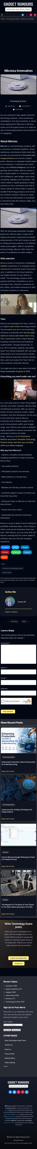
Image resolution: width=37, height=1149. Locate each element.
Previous (14, 621)
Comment (5, 643)
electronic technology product (13, 568)
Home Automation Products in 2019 (15, 371)
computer (8, 1114)
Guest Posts (7, 572)
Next (24, 621)
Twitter (15, 547)
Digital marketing (12, 989)
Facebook (5, 547)
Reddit (4, 557)
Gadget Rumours (18, 1140)
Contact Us (18, 963)
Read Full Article (8, 772)
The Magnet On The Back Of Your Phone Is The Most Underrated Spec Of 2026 (18, 906)
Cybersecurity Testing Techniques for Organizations (17, 811)
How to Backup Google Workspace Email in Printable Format (18, 858)
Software (5, 852)
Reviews (9, 999)
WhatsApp (16, 552)
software (16, 1114)
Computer (9, 986)
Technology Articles (13, 19)
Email (4, 678)
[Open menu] (2, 15)
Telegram (27, 552)
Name (4, 668)
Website (4, 689)
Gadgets (5, 900)
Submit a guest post (9, 1122)
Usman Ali (11, 106)
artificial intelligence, (17, 167)
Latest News (10, 995)
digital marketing (11, 1116)
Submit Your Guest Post (18, 958)
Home (3, 19)
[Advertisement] (18, 44)
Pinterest (5, 552)
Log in (5, 1066)
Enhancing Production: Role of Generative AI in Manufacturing (18, 763)
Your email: (8, 1022)
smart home (14, 326)
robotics (13, 179)
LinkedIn (25, 547)
